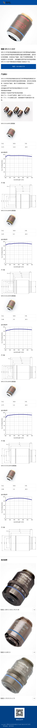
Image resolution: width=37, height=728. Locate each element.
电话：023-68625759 (18, 66)
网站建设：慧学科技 (8, 726)
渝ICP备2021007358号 (24, 724)
